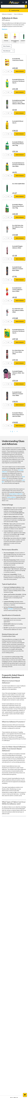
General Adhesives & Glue (15, 41)
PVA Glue (6, 40)
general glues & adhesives (15, 494)
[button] (1, 2)
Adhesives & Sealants (7, 14)
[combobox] (13, 6)
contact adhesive (11, 497)
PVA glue (10, 608)
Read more (4, 29)
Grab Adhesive (24, 40)
